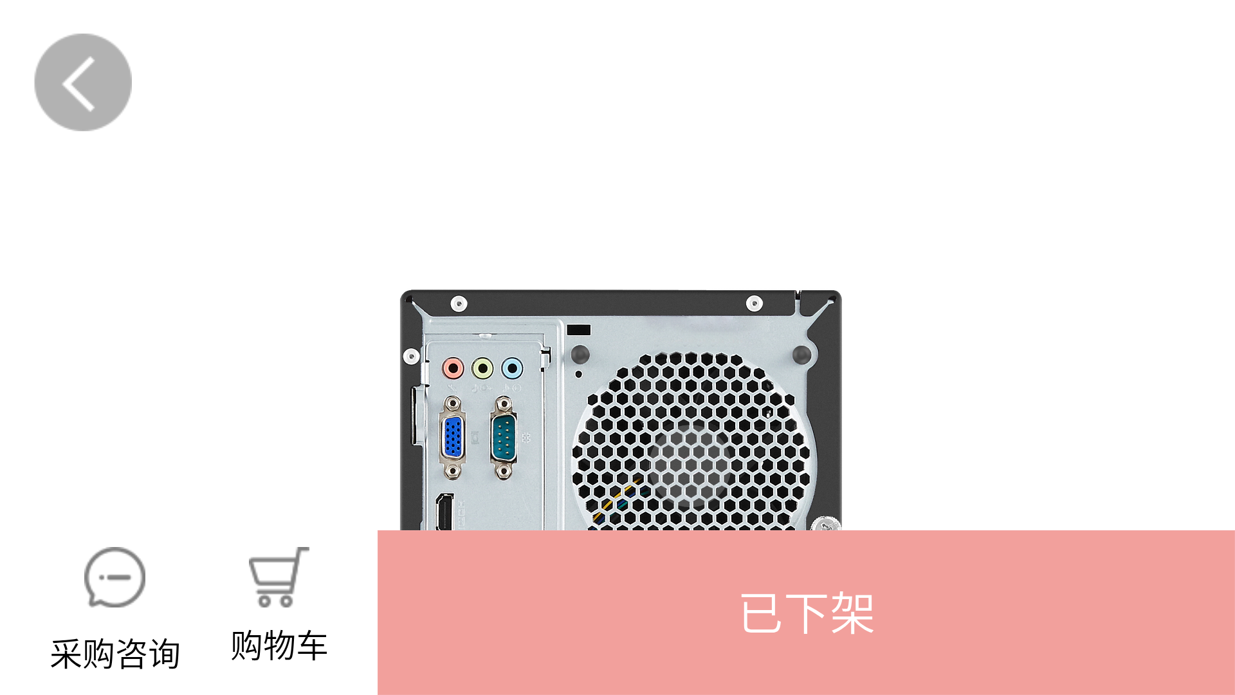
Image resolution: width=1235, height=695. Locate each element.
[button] (806, 612)
